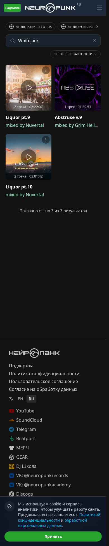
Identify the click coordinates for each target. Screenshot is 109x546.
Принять (53, 536)
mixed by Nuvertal (25, 125)
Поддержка (21, 366)
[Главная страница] (50, 7)
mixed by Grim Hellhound (82, 125)
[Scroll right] (94, 26)
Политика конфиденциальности (44, 373)
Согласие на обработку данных (43, 389)
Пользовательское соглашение (43, 381)
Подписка (12, 8)
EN (20, 398)
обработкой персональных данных (52, 522)
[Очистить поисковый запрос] (94, 40)
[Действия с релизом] (46, 70)
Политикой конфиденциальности (59, 517)
